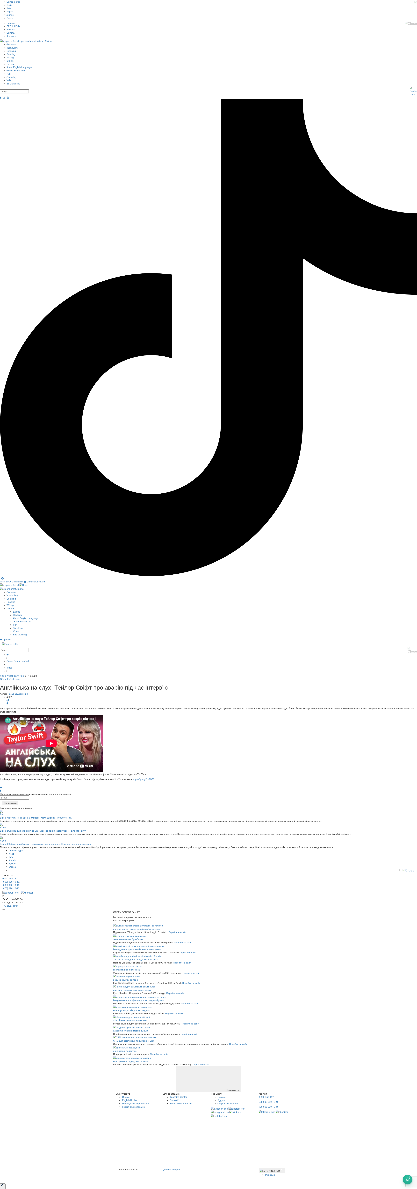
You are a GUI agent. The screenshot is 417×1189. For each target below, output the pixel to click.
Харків (10, 11)
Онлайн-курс (13, 1)
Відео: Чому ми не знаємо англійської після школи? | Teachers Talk (36, 817)
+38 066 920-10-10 (269, 1101)
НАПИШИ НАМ (10, 905)
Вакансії (11, 29)
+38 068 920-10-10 (269, 1106)
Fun (9, 73)
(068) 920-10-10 (10, 885)
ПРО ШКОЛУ (13, 26)
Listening (11, 51)
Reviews (11, 64)
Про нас (221, 1097)
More (10, 608)
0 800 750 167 (9, 878)
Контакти (11, 36)
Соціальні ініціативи (227, 1103)
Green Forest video (10, 679)
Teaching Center (178, 1097)
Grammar (11, 44)
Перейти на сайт (177, 932)
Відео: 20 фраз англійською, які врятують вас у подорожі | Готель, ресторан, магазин (45, 843)
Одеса (10, 18)
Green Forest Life (16, 70)
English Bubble (129, 1100)
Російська (270, 1174)
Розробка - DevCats (126, 1175)
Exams (10, 60)
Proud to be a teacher (181, 1103)
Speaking (11, 77)
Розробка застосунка (127, 1178)
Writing (10, 57)
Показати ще (233, 1089)
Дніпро (10, 14)
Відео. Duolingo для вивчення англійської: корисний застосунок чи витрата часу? (43, 830)
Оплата (10, 32)
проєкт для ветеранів (133, 1106)
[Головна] (8, 654)
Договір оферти (171, 1169)
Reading (11, 54)
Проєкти (11, 22)
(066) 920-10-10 (10, 881)
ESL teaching (13, 83)
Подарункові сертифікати (135, 1103)
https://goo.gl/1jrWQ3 (143, 779)
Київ (9, 8)
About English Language (19, 67)
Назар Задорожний (17, 693)
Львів (9, 5)
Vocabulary (12, 47)
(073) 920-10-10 (10, 888)
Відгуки (221, 1100)
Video (9, 80)
